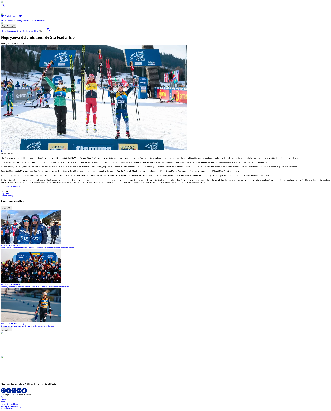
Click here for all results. (11, 187)
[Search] (3, 7)
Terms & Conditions (9, 404)
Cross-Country (7, 26)
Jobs (3, 402)
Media (3, 399)
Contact (4, 397)
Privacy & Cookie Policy (11, 406)
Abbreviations (7, 409)
